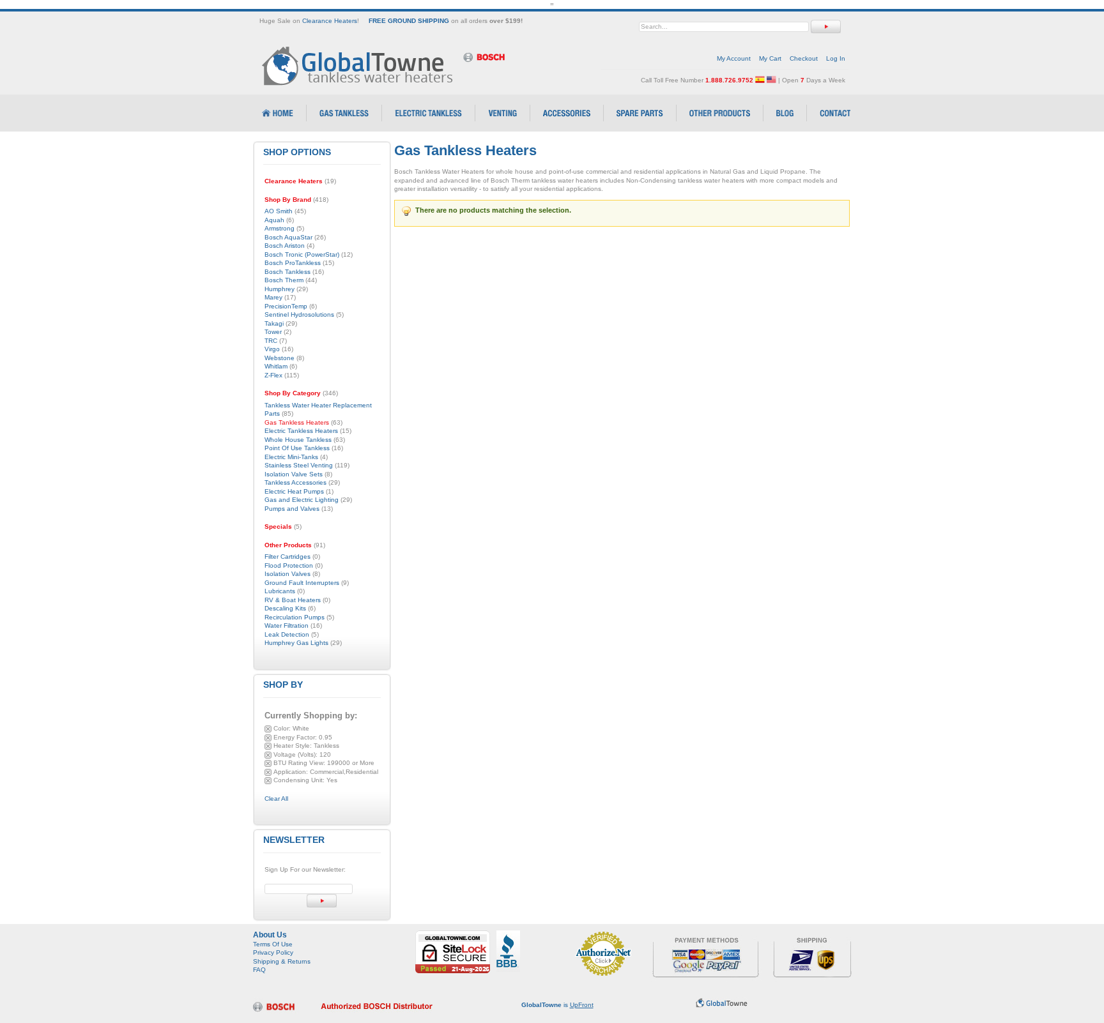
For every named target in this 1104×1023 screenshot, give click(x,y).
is (557, 1004)
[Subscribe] (322, 900)
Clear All (276, 798)
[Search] (826, 26)
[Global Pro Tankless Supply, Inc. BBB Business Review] (508, 934)
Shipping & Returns (281, 961)
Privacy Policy (273, 952)
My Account (734, 58)
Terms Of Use (273, 944)
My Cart (770, 58)
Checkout (804, 58)
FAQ (259, 969)
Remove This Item (268, 728)
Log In (835, 58)
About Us (270, 934)
